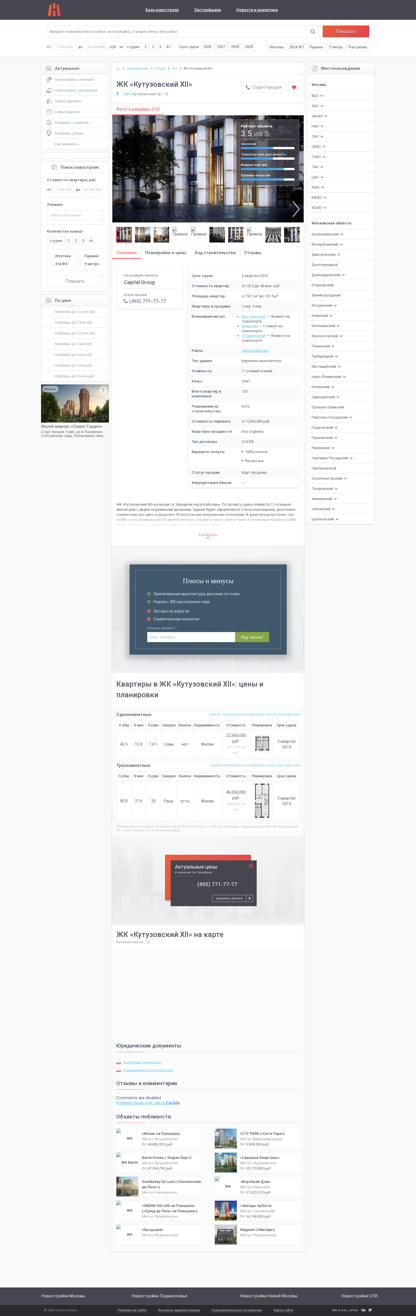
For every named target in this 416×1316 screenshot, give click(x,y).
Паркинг (91, 256)
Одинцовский (324, 397)
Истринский (322, 305)
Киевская (250, 326)
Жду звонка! (252, 637)
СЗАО (316, 157)
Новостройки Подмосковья (159, 1295)
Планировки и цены (165, 252)
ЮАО (315, 187)
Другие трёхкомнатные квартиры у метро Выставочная (255, 765)
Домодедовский (326, 275)
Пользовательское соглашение (236, 1310)
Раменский (321, 448)
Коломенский (324, 326)
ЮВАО (317, 197)
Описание (126, 252)
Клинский (320, 315)
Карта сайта (283, 1310)
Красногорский (325, 336)
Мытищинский (324, 366)
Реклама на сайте (132, 1310)
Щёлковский (323, 519)
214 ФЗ (61, 264)
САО (315, 136)
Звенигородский (326, 295)
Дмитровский (324, 254)
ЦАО (315, 177)
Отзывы (252, 252)
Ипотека (62, 256)
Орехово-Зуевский (328, 407)
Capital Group (139, 282)
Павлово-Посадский (330, 417)
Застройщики (207, 10)
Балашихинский (326, 234)
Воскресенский (325, 244)
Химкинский (322, 499)
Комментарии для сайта (148, 1102)
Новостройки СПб (360, 1295)
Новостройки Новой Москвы (268, 1295)
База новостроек (162, 10)
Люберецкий (323, 356)
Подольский (323, 427)
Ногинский (321, 387)
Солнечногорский (327, 478)
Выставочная (253, 316)
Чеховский (321, 509)
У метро (91, 264)
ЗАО (315, 106)
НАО (315, 126)
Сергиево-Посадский (330, 458)
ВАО (315, 96)
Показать (346, 31)
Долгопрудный (325, 265)
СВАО (316, 146)
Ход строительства (215, 252)
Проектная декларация (142, 1062)
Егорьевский (323, 285)
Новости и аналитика (257, 10)
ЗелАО (317, 116)
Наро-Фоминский (327, 377)
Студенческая (254, 336)
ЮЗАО (317, 207)
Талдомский (323, 488)
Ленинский (321, 346)
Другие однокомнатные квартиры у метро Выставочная (254, 714)
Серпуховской (324, 468)
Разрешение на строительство (148, 1070)
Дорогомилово (255, 351)
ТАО (315, 167)
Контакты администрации (179, 1310)
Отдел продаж (266, 87)
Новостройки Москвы (63, 1295)
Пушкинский (323, 438)
